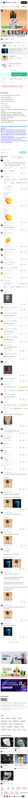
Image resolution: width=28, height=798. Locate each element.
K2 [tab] (19, 45)
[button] (26, 6)
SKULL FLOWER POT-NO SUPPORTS (20, 765)
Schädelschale (4, 748)
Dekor (10, 724)
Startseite (17, 726)
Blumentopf (4, 721)
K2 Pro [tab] (14, 45)
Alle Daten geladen (14, 642)
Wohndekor (9, 726)
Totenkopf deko (4, 765)
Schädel (14, 718)
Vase (10, 721)
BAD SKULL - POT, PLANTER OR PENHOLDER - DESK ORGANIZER (7, 782)
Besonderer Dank (25, 788)
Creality (2, 792)
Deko (19, 729)
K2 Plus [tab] (9, 45)
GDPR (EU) (8, 788)
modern (3, 726)
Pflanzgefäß (4, 724)
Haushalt (22, 42)
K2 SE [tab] (23, 45)
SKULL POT (17, 748)
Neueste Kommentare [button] (21, 157)
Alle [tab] (4, 45)
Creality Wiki (11, 792)
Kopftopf (8, 718)
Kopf (22, 726)
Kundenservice (16, 792)
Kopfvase (23, 721)
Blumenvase (16, 721)
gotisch (19, 718)
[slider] (23, 179)
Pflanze (9, 729)
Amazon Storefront (6, 792)
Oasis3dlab (6, 39)
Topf (2, 718)
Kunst (24, 729)
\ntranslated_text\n (18, 724)
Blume (14, 729)
